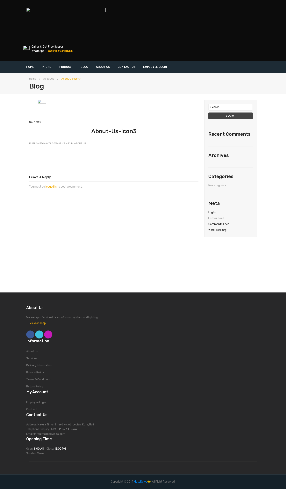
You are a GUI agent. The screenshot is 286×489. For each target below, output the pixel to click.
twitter (39, 334)
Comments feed (218, 224)
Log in (212, 212)
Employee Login (36, 402)
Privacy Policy (35, 372)
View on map (38, 323)
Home (32, 78)
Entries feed (216, 218)
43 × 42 (66, 143)
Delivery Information (39, 365)
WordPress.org (217, 230)
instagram (48, 334)
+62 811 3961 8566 (63, 429)
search (230, 115)
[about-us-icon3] (42, 103)
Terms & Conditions (38, 379)
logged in (51, 186)
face (30, 334)
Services (31, 358)
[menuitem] (32, 67)
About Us (48, 78)
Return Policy (34, 386)
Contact (31, 409)
